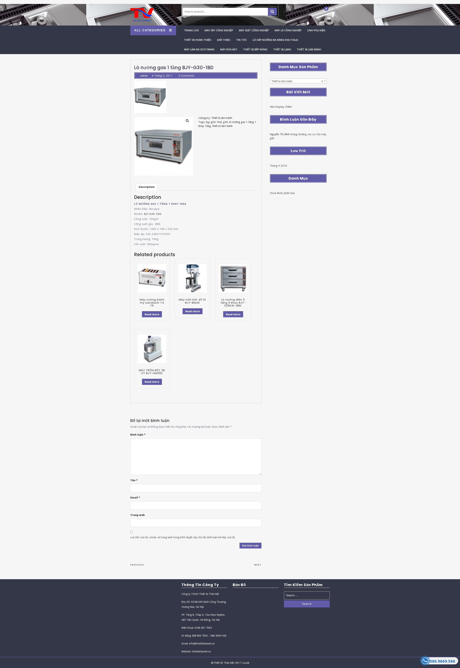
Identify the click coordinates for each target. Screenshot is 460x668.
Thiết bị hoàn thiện (197, 40)
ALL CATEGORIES (149, 30)
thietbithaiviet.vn (201, 651)
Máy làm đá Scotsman (199, 49)
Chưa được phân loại (282, 193)
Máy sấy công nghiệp (218, 30)
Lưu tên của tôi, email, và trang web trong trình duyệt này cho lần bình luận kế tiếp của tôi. (182, 537)
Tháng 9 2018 (278, 165)
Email (135, 497)
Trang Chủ (191, 30)
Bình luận (138, 434)
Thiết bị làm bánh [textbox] (297, 81)
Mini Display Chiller (281, 106)
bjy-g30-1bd (214, 122)
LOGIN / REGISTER (296, 11)
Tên (134, 480)
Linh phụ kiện (316, 30)
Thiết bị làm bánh (309, 49)
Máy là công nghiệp (288, 30)
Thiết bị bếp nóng (255, 49)
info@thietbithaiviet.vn (202, 643)
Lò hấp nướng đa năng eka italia (275, 40)
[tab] (146, 186)
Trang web (137, 515)
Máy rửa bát (228, 49)
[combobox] (298, 80)
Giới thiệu (223, 40)
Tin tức (241, 40)
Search (272, 11)
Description (147, 187)
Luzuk (245, 662)
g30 (225, 122)
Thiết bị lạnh (282, 49)
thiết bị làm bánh (222, 126)
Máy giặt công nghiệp (254, 30)
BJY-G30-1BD (153, 214)
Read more (152, 314)
